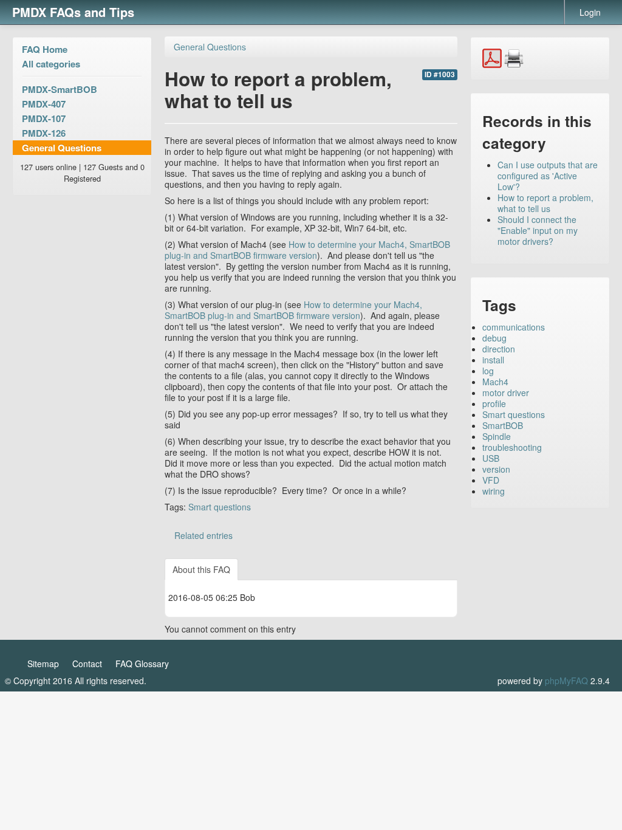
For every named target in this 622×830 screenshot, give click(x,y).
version (496, 469)
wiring (493, 491)
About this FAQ (201, 569)
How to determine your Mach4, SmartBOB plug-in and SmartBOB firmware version (307, 249)
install (493, 360)
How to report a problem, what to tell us (545, 202)
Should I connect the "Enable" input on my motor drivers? (537, 230)
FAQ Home (44, 49)
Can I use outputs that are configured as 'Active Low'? (547, 176)
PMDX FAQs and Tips (73, 12)
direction (498, 349)
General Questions (61, 147)
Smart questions (219, 507)
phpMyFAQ (566, 680)
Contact (87, 663)
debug (494, 338)
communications (513, 327)
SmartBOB (502, 425)
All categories (51, 63)
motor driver (505, 392)
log (488, 371)
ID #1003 (440, 74)
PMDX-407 (44, 104)
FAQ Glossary (142, 663)
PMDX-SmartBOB (59, 89)
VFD (490, 480)
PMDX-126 (44, 133)
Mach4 (495, 382)
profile (494, 403)
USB (490, 458)
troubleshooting (512, 447)
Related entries (203, 535)
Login (590, 12)
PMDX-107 (44, 118)
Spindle (496, 436)
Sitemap (43, 663)
